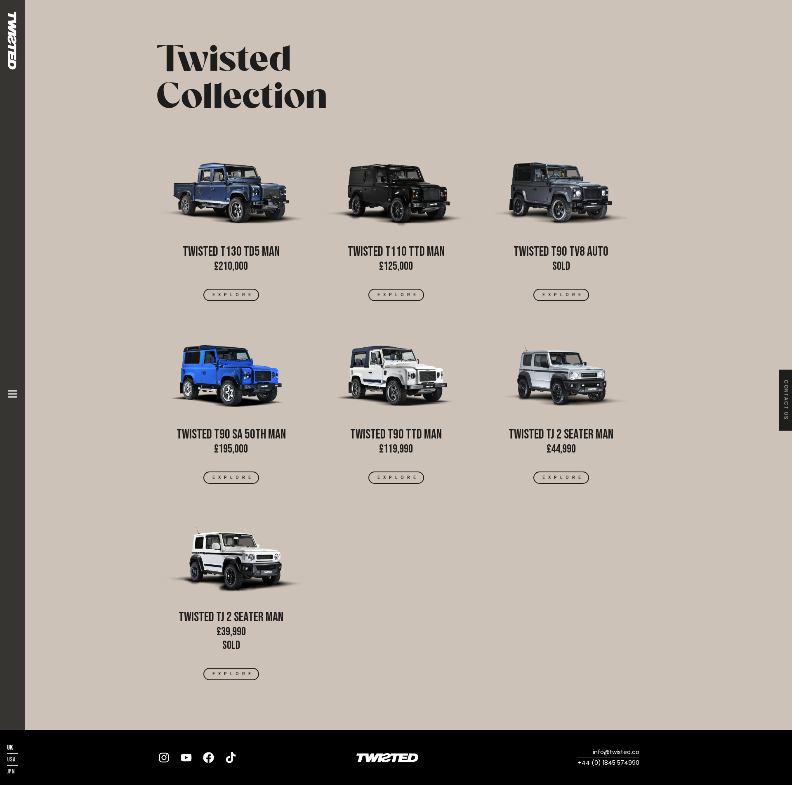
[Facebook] (208, 757)
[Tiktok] (230, 757)
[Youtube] (186, 757)
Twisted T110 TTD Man (396, 252)
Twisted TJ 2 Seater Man (561, 435)
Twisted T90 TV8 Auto (561, 252)
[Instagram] (164, 757)
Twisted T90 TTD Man (396, 435)
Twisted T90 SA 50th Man (231, 435)
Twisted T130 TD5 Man (231, 252)
